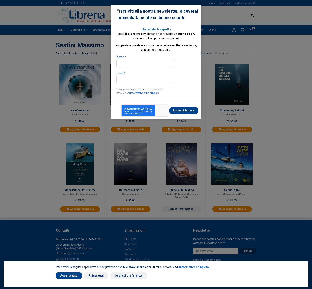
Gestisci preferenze (129, 275)
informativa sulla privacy (144, 92)
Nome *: (121, 57)
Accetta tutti (68, 275)
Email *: (121, 73)
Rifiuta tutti (96, 275)
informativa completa (194, 267)
